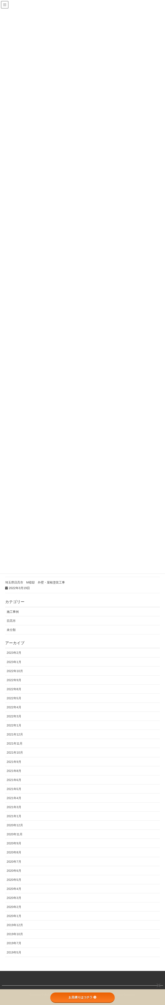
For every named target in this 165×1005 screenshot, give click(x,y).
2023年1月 (14, 662)
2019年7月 (14, 943)
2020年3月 (14, 898)
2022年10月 (15, 671)
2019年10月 (15, 934)
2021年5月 (14, 789)
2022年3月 (14, 716)
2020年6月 (14, 870)
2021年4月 (14, 798)
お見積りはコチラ (81, 997)
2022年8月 (14, 689)
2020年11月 (15, 834)
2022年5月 (14, 698)
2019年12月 (15, 925)
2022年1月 (14, 725)
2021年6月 (14, 780)
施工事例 (13, 611)
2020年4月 (14, 889)
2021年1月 (14, 816)
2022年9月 (14, 680)
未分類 (11, 630)
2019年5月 (14, 952)
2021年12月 (15, 734)
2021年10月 (15, 752)
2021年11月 (15, 743)
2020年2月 (14, 907)
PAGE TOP (156, 971)
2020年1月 (14, 916)
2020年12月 (15, 825)
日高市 (11, 620)
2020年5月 (14, 879)
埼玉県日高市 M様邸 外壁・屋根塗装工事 (35, 582)
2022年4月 (14, 707)
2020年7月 (14, 861)
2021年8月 (14, 771)
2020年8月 (14, 852)
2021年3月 (14, 807)
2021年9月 (14, 762)
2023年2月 (14, 652)
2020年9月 (14, 843)
